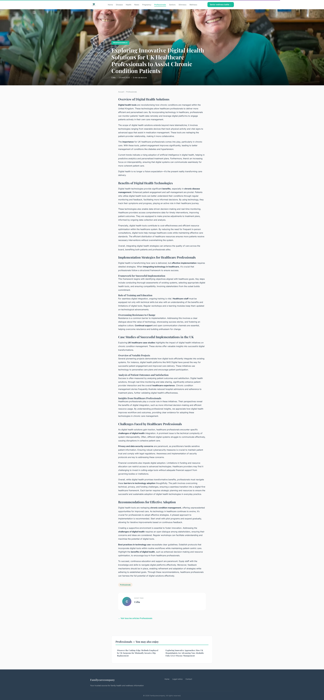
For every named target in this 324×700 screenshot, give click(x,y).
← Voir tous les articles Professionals (135, 618)
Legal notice (177, 679)
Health (128, 4)
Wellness (193, 4)
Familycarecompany (102, 679)
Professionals (160, 4)
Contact (189, 679)
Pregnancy (146, 4)
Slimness (182, 4)
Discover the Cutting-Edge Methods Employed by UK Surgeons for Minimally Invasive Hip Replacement (137, 653)
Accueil (121, 92)
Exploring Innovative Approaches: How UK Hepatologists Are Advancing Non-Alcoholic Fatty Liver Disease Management (185, 653)
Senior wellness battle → (220, 4)
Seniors (172, 4)
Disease (119, 4)
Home (110, 4)
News (136, 4)
